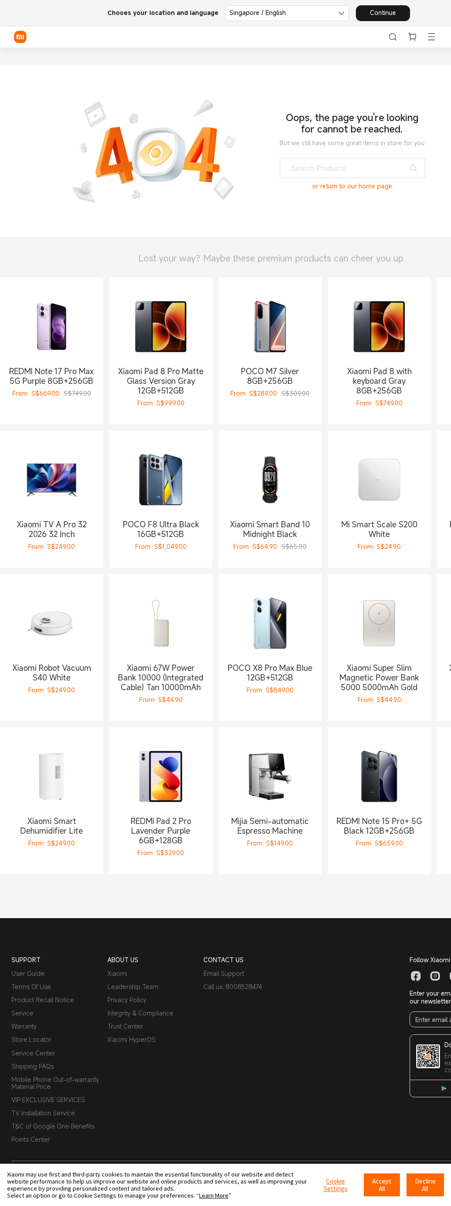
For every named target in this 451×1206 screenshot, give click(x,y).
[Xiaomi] (20, 37)
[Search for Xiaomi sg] (393, 37)
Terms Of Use (31, 986)
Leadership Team (133, 986)
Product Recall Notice (42, 1000)
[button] (432, 37)
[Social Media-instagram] (435, 976)
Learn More (214, 1195)
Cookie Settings (335, 1185)
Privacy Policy (126, 1000)
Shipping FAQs (32, 1066)
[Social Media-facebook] (416, 976)
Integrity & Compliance (140, 1013)
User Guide (27, 973)
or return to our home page (352, 186)
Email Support (223, 973)
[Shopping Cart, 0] (412, 37)
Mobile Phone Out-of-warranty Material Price (55, 1083)
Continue (383, 12)
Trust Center (125, 1026)
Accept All (382, 1185)
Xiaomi (117, 973)
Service (22, 1013)
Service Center (33, 1053)
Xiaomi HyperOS (131, 1039)
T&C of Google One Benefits (52, 1126)
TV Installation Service (43, 1113)
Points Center (30, 1139)
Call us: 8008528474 (232, 986)
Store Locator (31, 1039)
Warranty (24, 1026)
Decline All (425, 1185)
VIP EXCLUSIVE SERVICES (48, 1100)
